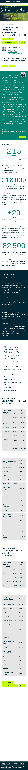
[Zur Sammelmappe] (23, 1)
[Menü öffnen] (3, 1)
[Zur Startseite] (12, 1)
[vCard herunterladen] (19, 47)
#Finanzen (5, 65)
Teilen (23, 42)
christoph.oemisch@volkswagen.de (15, 53)
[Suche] (25, 1)
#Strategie (12, 65)
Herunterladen (8, 39)
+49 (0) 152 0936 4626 (12, 51)
